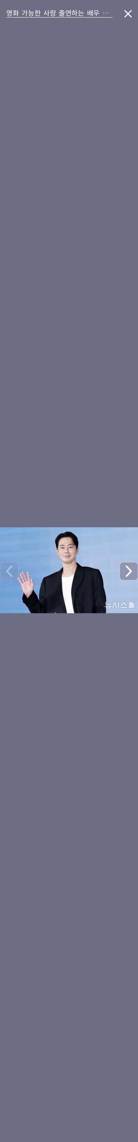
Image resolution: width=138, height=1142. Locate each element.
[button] (129, 571)
